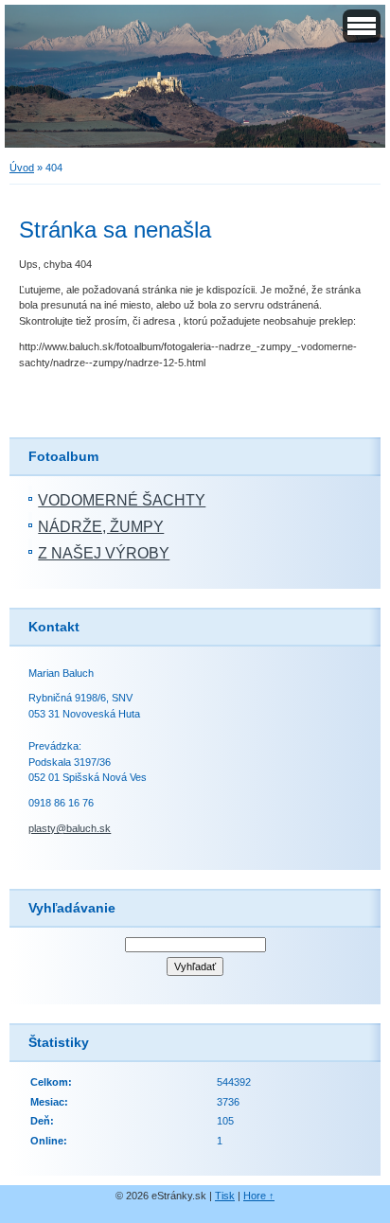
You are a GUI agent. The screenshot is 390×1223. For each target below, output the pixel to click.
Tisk (225, 1195)
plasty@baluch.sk (69, 828)
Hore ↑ (259, 1195)
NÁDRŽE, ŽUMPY (101, 527)
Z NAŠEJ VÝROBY (103, 553)
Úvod (21, 167)
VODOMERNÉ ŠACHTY (121, 500)
